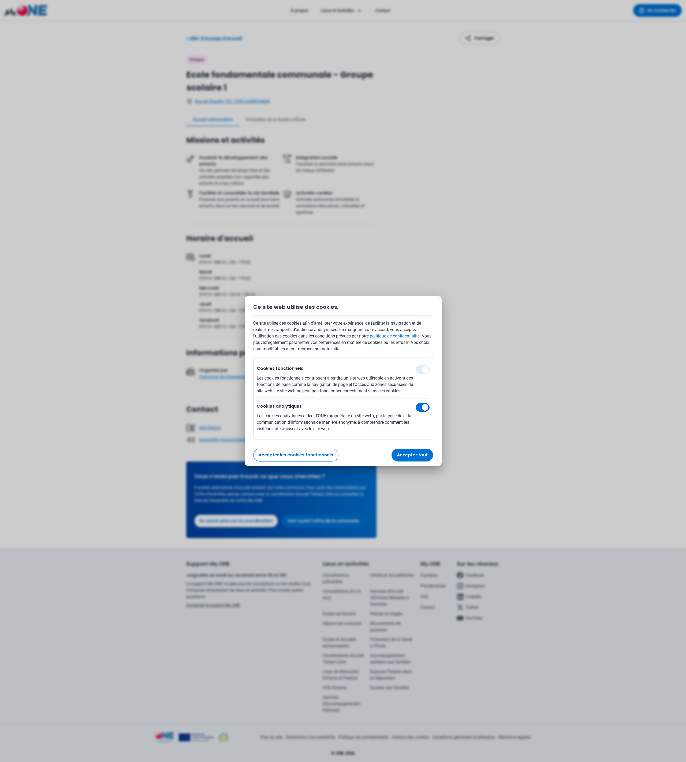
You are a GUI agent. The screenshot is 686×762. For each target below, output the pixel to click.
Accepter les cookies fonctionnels (296, 455)
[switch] (423, 407)
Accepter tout (412, 455)
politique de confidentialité (395, 336)
